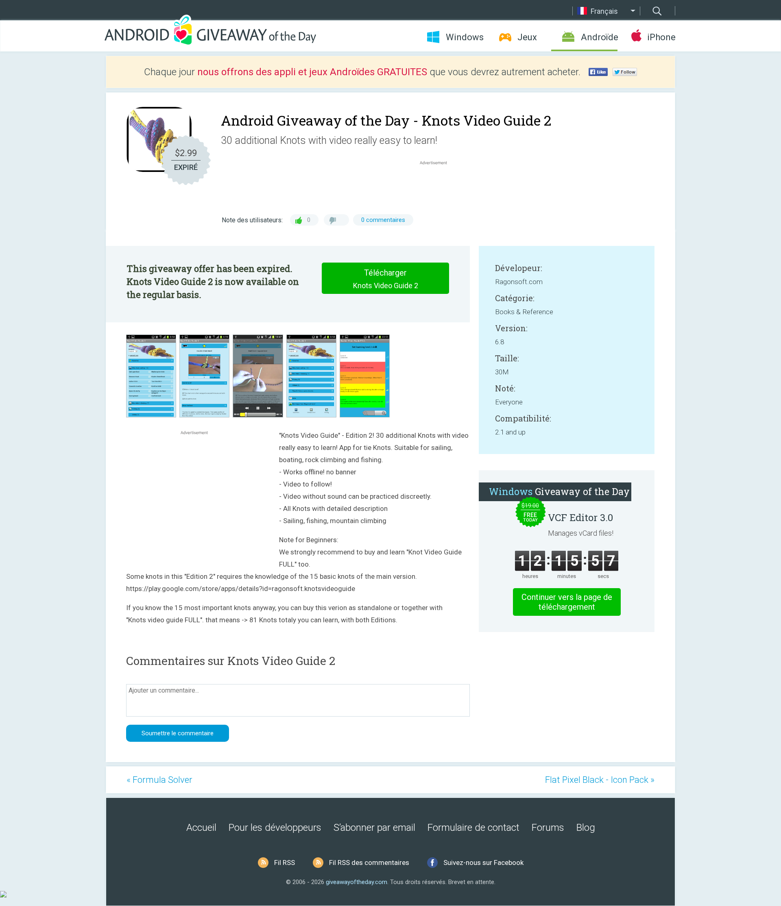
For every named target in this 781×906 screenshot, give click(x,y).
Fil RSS (284, 862)
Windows (465, 37)
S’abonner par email (374, 827)
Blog (585, 827)
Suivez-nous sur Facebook (483, 862)
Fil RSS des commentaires (369, 862)
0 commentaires (383, 220)
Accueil (201, 827)
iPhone (661, 37)
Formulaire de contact (473, 827)
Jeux (527, 37)
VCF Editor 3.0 (580, 517)
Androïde (599, 37)
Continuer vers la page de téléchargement (566, 602)
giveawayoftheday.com (356, 882)
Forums (548, 827)
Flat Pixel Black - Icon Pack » (599, 780)
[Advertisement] (437, 186)
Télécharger (385, 279)
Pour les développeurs (275, 827)
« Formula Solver (159, 780)
